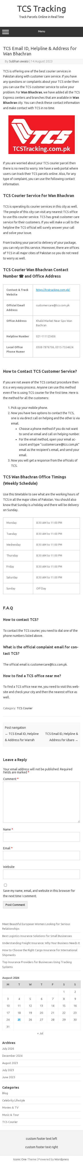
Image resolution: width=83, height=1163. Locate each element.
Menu (41, 31)
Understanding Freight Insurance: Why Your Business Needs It (41, 943)
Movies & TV (10, 1107)
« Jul (40, 1033)
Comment (11, 779)
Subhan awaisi (19, 61)
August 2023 (10, 1062)
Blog (5, 1093)
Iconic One (20, 1159)
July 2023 (8, 1070)
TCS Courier (25, 708)
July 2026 (8, 1048)
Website (9, 867)
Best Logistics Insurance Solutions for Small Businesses (37, 935)
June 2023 (8, 1077)
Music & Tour (10, 1114)
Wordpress (61, 1159)
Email (8, 848)
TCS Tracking (41, 8)
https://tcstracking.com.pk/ (53, 289)
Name (8, 829)
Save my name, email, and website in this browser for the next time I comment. (39, 893)
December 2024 (12, 1055)
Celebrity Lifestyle (13, 1100)
